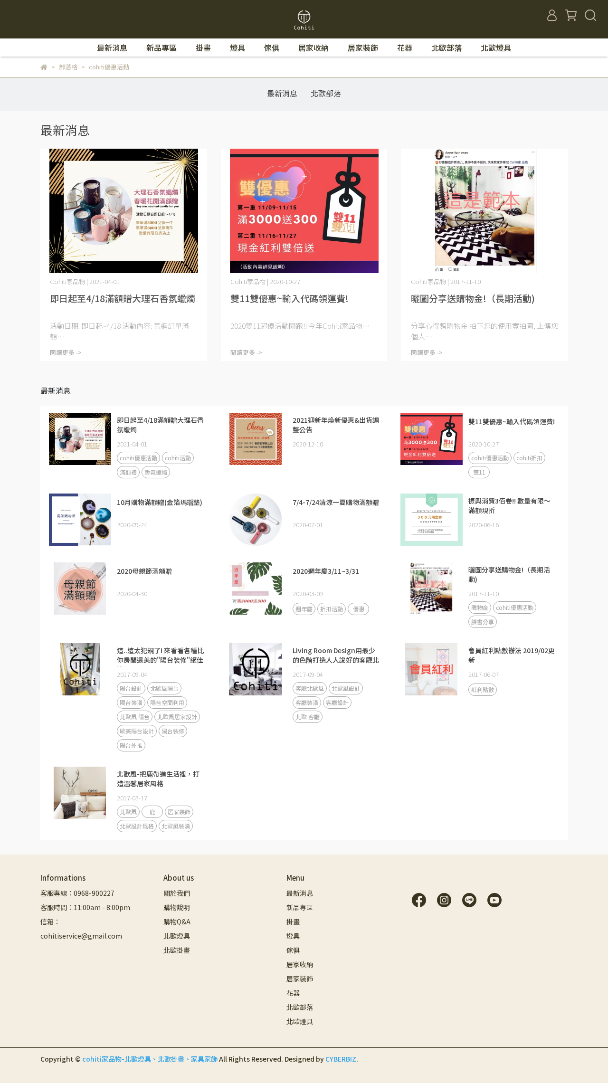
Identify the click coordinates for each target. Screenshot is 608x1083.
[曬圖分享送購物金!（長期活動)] (484, 211)
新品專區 (161, 47)
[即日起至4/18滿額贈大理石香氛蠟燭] (123, 211)
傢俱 (271, 47)
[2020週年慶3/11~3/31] (255, 588)
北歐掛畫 (176, 950)
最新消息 (112, 47)
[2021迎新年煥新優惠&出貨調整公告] (255, 439)
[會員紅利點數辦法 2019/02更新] (431, 669)
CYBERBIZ (340, 1059)
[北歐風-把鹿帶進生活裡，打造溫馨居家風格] (80, 793)
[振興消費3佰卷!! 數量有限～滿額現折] (431, 520)
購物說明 (176, 907)
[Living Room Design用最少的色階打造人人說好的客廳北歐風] (255, 669)
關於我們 (176, 893)
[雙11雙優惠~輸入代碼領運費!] (304, 211)
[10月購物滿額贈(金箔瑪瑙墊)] (80, 520)
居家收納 (313, 47)
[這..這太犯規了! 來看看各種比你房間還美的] (80, 669)
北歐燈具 (496, 47)
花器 (404, 47)
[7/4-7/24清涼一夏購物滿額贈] (255, 520)
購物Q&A (176, 921)
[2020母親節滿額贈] (80, 588)
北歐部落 (446, 47)
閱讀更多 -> (66, 352)
